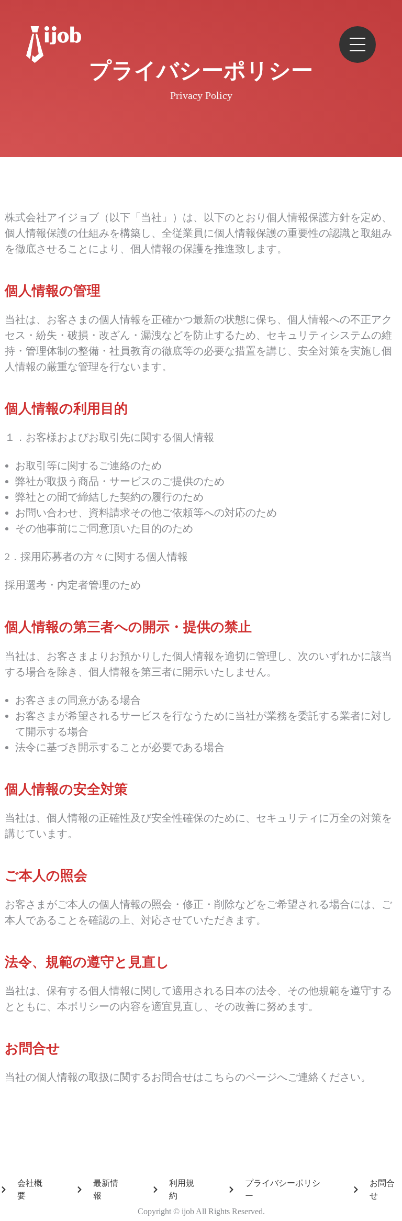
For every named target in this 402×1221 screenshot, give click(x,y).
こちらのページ (240, 1077)
